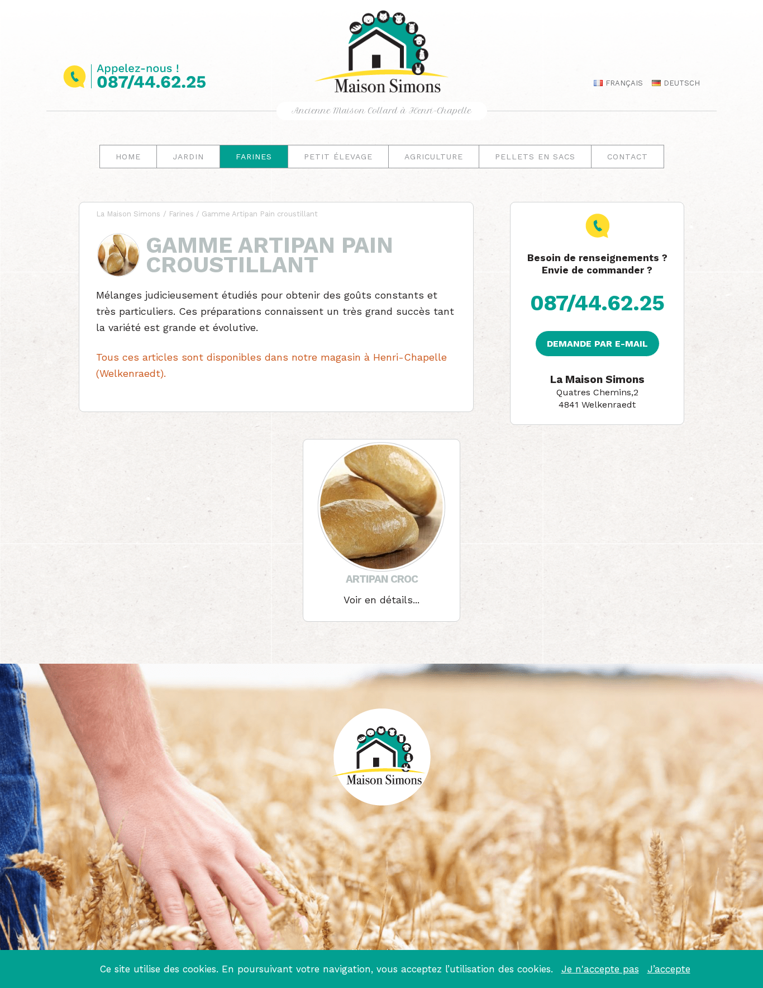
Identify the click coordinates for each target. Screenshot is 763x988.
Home (128, 156)
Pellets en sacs (535, 156)
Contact (627, 156)
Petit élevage (338, 156)
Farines (254, 156)
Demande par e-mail (597, 343)
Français (623, 83)
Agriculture (433, 156)
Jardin (188, 156)
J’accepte (668, 969)
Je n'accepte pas (600, 969)
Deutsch (680, 83)
